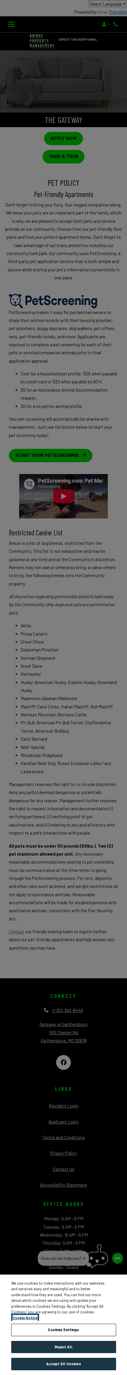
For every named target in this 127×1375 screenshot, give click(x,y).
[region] (63, 1325)
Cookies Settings (63, 1329)
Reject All (63, 1346)
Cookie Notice (25, 1317)
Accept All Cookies (63, 1363)
